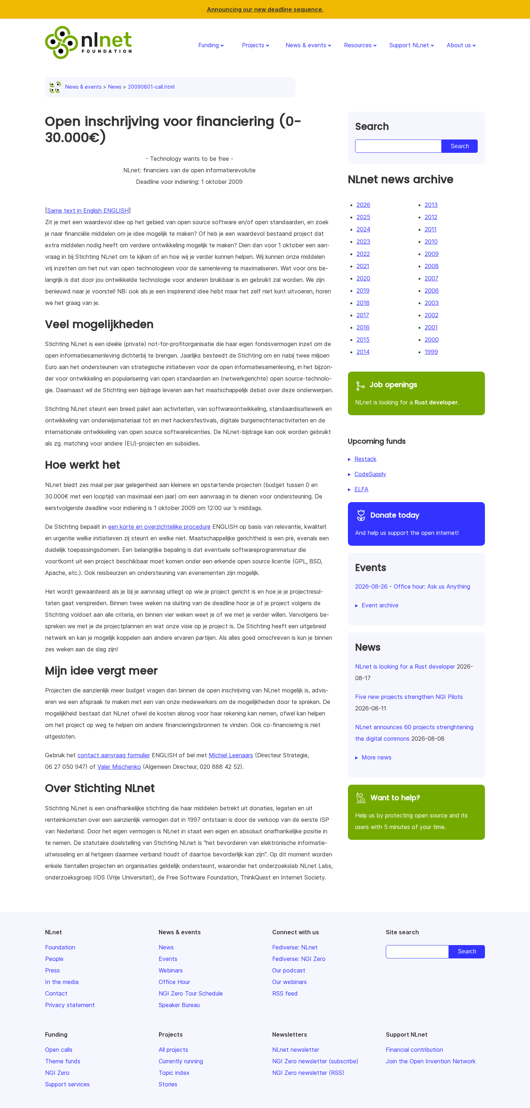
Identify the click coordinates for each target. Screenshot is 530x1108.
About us (459, 45)
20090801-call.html (151, 87)
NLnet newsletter (295, 1049)
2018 (363, 302)
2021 (363, 266)
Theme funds (62, 1061)
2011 (431, 229)
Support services (67, 1084)
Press (52, 970)
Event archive (380, 605)
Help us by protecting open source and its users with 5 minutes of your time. (411, 811)
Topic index (174, 1072)
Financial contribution (414, 1049)
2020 (363, 278)
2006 (432, 290)
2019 (363, 290)
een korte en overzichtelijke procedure (159, 526)
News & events (306, 45)
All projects (173, 1049)
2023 (363, 241)
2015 (363, 339)
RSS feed (285, 993)
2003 (432, 302)
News (115, 87)
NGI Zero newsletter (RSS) (308, 1072)
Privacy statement (70, 1005)
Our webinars (289, 981)
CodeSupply (370, 474)
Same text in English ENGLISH (88, 210)
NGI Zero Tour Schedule (191, 993)
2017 (363, 315)
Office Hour (174, 981)
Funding (208, 45)
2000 (432, 339)
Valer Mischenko (119, 766)
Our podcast (288, 970)
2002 (431, 315)
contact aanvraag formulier (114, 755)
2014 (363, 351)
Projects (253, 45)
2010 (431, 241)
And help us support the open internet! (407, 523)
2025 (363, 217)
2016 (363, 327)
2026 (363, 204)
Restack (365, 458)
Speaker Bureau (179, 1005)
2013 (431, 204)
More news (377, 757)
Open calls (58, 1049)
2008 (432, 266)
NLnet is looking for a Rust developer (405, 666)
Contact (56, 993)
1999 (431, 351)
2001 (431, 327)
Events (168, 958)
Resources (358, 45)
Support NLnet (409, 45)
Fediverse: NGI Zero (299, 958)
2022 (363, 253)
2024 (363, 229)
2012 (431, 217)
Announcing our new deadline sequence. (265, 9)
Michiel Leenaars (231, 755)
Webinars (171, 970)
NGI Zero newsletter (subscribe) (315, 1061)
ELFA (361, 489)
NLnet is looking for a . (407, 393)
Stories (168, 1084)
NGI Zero (57, 1072)
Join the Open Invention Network (431, 1061)
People (54, 958)
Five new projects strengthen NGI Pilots (409, 696)
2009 (432, 253)
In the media (62, 981)
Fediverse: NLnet (295, 947)
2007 (431, 278)
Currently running (181, 1061)
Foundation (60, 947)
